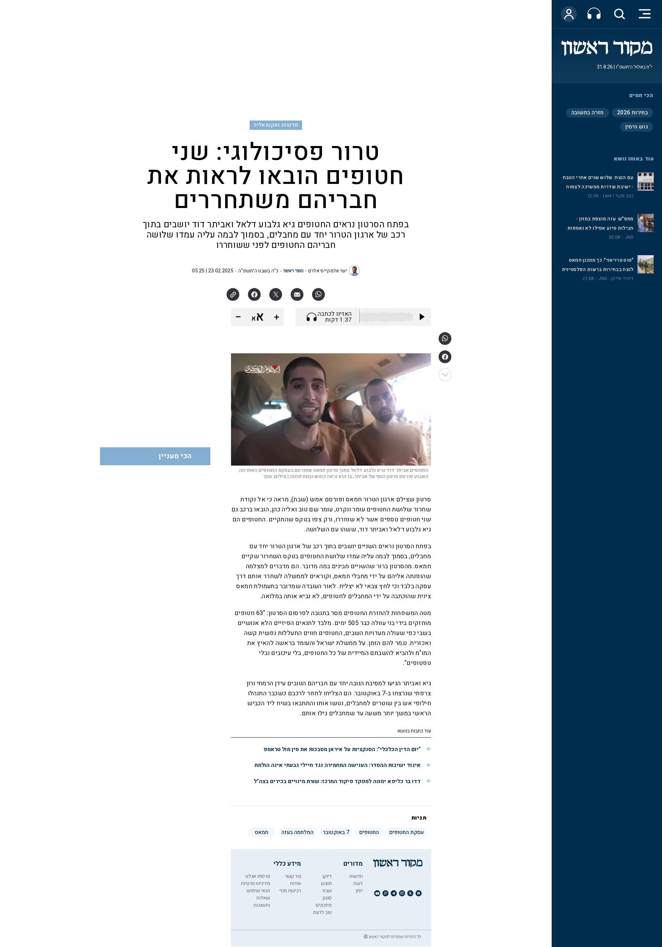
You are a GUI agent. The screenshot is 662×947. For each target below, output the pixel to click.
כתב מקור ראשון (618, 195)
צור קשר (293, 876)
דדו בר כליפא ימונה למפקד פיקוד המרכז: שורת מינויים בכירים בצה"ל (337, 781)
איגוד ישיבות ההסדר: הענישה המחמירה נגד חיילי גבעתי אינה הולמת (337, 765)
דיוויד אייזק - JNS (615, 278)
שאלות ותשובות (261, 901)
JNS (629, 237)
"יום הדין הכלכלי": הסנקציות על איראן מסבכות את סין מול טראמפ (342, 749)
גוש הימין (636, 127)
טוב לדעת (322, 912)
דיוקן (327, 876)
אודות (295, 883)
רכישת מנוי (290, 890)
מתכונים (324, 905)
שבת (327, 890)
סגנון (327, 898)
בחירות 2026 (632, 112)
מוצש (326, 883)
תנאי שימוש (258, 890)
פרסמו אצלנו (257, 876)
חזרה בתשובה (587, 112)
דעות (358, 883)
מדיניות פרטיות (255, 883)
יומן (359, 890)
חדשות (356, 876)
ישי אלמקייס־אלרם (327, 270)
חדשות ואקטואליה (275, 125)
